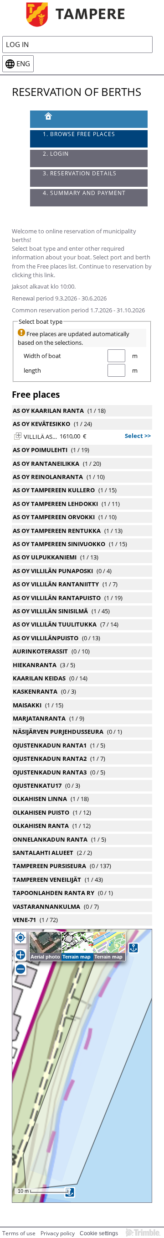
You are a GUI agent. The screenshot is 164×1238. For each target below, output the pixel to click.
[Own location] (20, 937)
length (32, 370)
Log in (17, 44)
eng (23, 63)
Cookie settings (99, 1233)
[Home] (82, 14)
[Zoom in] (20, 955)
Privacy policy (58, 1233)
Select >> (138, 436)
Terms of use (19, 1233)
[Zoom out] (20, 969)
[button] (17, 436)
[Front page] (89, 119)
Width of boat (42, 356)
